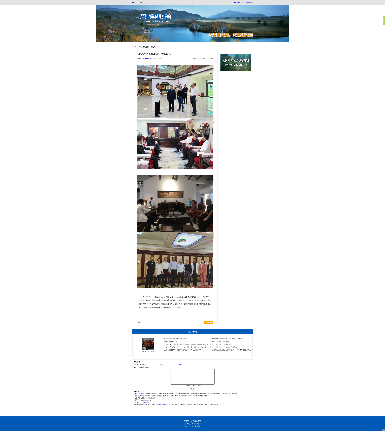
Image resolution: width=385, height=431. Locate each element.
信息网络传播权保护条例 (163, 404)
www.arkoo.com (144, 402)
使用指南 (249, 2)
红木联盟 (151, 351)
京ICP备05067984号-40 (192, 424)
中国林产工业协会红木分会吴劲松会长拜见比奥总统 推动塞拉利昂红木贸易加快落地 (190, 344)
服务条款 (140, 393)
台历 (243, 2)
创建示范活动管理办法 (171, 341)
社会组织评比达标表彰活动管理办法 (175, 338)
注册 (140, 2)
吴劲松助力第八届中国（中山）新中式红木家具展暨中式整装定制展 (185, 347)
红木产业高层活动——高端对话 (220, 344)
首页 (134, 46)
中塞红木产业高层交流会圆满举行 (220, 341)
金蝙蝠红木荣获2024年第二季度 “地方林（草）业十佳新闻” (182, 350)
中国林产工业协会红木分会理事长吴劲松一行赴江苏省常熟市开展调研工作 (233, 350)
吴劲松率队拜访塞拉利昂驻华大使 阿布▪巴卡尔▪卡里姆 (227, 338)
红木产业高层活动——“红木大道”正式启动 (223, 347)
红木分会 (146, 58)
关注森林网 (197, 421)
